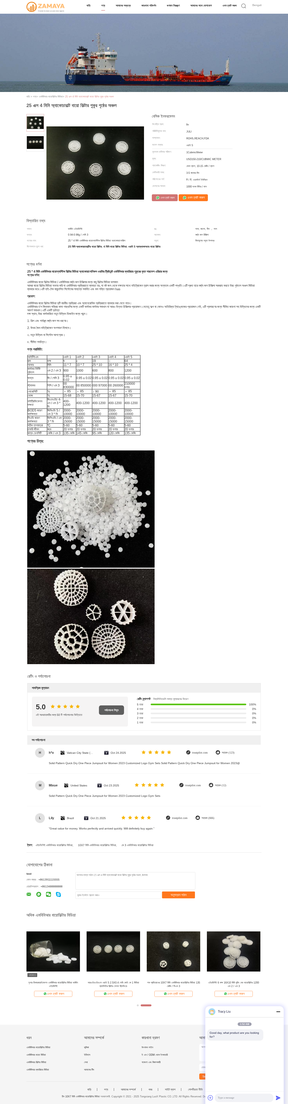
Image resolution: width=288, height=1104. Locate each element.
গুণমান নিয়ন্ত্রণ (173, 5)
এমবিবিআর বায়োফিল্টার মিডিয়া (38, 1047)
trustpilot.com (200, 752)
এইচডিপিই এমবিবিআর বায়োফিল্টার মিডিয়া (54, 845)
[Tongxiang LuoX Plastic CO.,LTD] (45, 7)
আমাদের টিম (89, 1069)
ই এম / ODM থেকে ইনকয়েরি (155, 1054)
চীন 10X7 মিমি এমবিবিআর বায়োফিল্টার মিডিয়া (81, 1096)
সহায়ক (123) (228, 752)
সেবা (86, 1062)
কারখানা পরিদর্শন (148, 5)
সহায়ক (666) (208, 818)
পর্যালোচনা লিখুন (111, 710)
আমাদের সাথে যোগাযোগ (201, 5)
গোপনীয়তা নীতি (195, 1089)
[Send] (278, 1097)
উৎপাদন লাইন (147, 1047)
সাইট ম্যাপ (170, 1089)
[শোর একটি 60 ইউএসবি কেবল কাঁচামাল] (53, 951)
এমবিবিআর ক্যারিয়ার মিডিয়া (37, 1069)
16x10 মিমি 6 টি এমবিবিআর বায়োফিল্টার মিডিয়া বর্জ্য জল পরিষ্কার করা (234, 984)
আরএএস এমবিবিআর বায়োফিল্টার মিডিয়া (113, 982)
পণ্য (103, 5)
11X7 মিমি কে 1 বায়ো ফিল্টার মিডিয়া (173, 982)
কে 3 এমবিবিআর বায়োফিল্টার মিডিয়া (137, 845)
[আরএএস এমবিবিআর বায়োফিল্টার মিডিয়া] (113, 951)
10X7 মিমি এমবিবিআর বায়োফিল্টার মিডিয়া (97, 845)
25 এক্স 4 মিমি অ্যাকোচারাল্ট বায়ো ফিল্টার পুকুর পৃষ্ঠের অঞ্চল (89, 96)
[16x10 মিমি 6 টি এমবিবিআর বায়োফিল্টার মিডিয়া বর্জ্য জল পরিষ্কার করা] (233, 951)
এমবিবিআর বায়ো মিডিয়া (36, 1054)
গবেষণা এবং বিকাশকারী (151, 1062)
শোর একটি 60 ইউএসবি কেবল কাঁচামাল (53, 982)
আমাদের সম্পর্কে (128, 1089)
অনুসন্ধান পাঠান (179, 895)
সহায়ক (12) (220, 785)
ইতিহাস (87, 1054)
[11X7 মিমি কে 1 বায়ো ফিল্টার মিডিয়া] (173, 951)
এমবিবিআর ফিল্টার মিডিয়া (36, 1062)
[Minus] (278, 1011)
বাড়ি (89, 5)
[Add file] (210, 1097)
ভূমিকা (86, 1047)
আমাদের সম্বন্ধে (123, 5)
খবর (150, 1089)
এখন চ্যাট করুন (230, 5)
